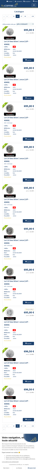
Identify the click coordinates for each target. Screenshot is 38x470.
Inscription (27, 1)
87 (21, 16)
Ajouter (29, 60)
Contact (10, 1)
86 (17, 16)
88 (25, 16)
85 (14, 16)
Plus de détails (7, 57)
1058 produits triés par (9, 24)
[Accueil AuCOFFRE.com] (9, 5)
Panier (36, 1)
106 (33, 16)
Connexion (19, 1)
